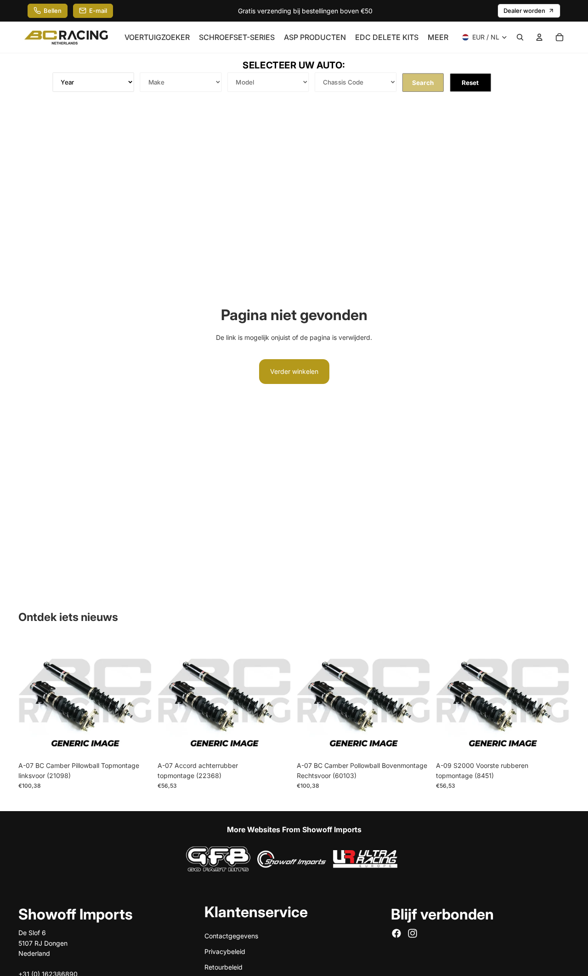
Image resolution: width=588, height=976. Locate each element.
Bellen (53, 10)
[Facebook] (396, 933)
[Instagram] (412, 933)
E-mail (98, 10)
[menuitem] (438, 37)
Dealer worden (524, 10)
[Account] (539, 37)
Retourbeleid (223, 967)
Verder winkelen (294, 371)
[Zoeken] (520, 37)
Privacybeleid (224, 951)
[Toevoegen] (138, 742)
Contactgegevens (231, 935)
